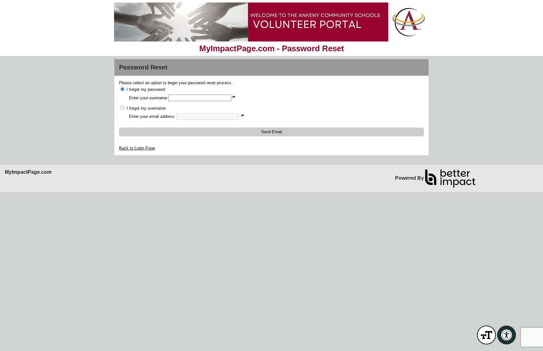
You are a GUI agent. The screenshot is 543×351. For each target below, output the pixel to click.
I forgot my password (146, 89)
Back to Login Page (137, 148)
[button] (271, 132)
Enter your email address (152, 116)
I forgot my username (146, 108)
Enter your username (148, 98)
